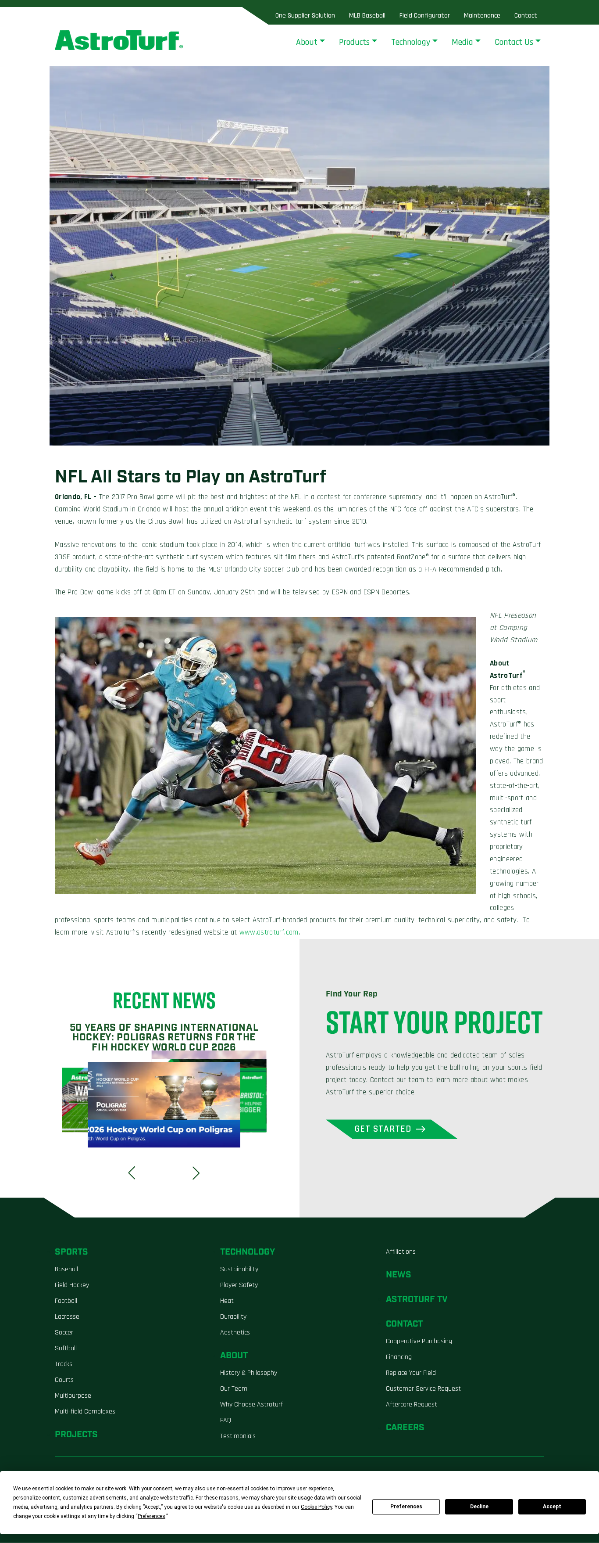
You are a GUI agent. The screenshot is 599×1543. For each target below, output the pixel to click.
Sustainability (239, 1269)
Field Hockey (72, 1285)
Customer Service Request (423, 1388)
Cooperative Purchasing (419, 1341)
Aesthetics (235, 1332)
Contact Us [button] (514, 42)
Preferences (406, 1506)
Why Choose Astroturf (251, 1404)
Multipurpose (73, 1395)
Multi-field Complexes (85, 1411)
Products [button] (354, 42)
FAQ (225, 1420)
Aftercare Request (411, 1404)
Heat (227, 1301)
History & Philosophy (248, 1373)
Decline (479, 1506)
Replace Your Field (411, 1373)
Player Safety (239, 1285)
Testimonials (238, 1436)
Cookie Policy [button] (316, 1507)
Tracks (63, 1364)
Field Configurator (424, 15)
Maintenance (482, 15)
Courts (64, 1380)
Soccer (64, 1332)
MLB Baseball (367, 15)
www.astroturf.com (269, 932)
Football (66, 1301)
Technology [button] (410, 42)
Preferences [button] (151, 1516)
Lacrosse (67, 1316)
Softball (66, 1348)
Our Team (233, 1388)
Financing (399, 1357)
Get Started (383, 1129)
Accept (552, 1506)
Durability (233, 1316)
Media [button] (462, 42)
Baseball (66, 1269)
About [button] (306, 42)
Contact (525, 15)
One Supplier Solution (305, 15)
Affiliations (401, 1251)
